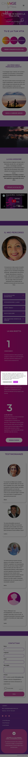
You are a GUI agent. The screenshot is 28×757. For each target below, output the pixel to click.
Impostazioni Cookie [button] (7, 381)
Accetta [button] (15, 381)
